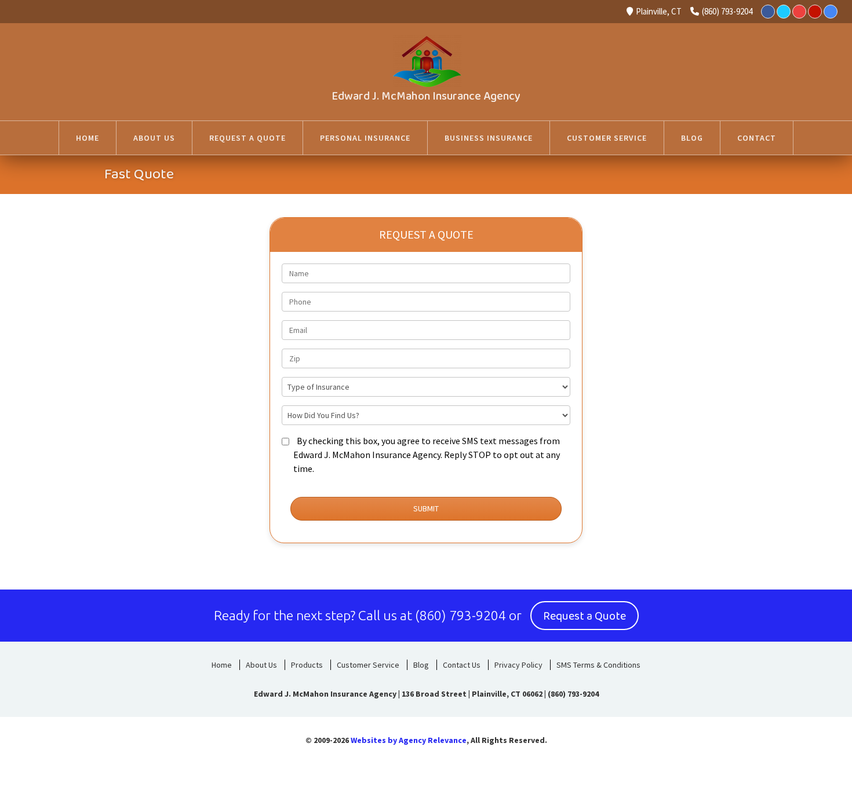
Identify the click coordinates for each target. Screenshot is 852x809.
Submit (426, 508)
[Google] (831, 12)
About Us (261, 665)
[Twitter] (784, 12)
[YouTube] (799, 12)
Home (222, 665)
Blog (421, 665)
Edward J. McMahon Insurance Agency (426, 96)
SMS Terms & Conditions (598, 665)
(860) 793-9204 (727, 11)
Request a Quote (584, 616)
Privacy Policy (518, 665)
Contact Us (461, 665)
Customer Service (368, 665)
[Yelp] (815, 12)
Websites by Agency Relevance (409, 740)
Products (307, 665)
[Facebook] (768, 12)
